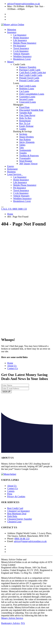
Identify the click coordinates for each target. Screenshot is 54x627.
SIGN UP (6, 391)
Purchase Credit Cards (29, 70)
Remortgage (25, 120)
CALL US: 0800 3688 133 (14, 209)
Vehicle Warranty (21, 53)
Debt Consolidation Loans (31, 94)
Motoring (11, 29)
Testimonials (25, 150)
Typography (25, 158)
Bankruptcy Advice (10, 623)
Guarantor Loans (27, 96)
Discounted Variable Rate (31, 110)
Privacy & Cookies (16, 496)
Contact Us (12, 368)
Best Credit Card (15, 508)
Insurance (11, 32)
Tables (22, 145)
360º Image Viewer (28, 163)
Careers (10, 491)
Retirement (12, 169)
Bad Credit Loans (27, 86)
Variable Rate (25, 112)
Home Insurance (21, 37)
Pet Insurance (19, 45)
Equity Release (26, 126)
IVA (23, 623)
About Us (11, 365)
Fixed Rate (24, 107)
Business (11, 171)
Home (10, 214)
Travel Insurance (21, 48)
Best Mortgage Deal (16, 513)
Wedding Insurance (22, 56)
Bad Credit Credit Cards (30, 75)
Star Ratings (25, 139)
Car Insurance (19, 35)
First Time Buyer (27, 115)
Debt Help (12, 516)
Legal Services (15, 174)
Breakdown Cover (22, 59)
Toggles (23, 153)
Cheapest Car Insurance (18, 511)
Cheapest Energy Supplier (19, 519)
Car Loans (24, 91)
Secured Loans (26, 99)
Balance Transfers (27, 67)
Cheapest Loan (14, 521)
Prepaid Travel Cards (29, 78)
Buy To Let (24, 123)
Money (10, 61)
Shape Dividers (26, 137)
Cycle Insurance (20, 51)
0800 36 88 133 (21, 538)
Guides (22, 128)
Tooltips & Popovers (29, 155)
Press (9, 494)
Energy (10, 166)
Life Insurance (20, 40)
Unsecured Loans (27, 102)
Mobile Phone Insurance (24, 43)
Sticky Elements (26, 142)
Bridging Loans (26, 88)
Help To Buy (25, 118)
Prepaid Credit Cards (29, 80)
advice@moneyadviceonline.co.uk (23, 3)
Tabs (21, 147)
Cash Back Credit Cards (32, 72)
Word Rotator (25, 161)
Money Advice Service (12, 618)
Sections (23, 134)
